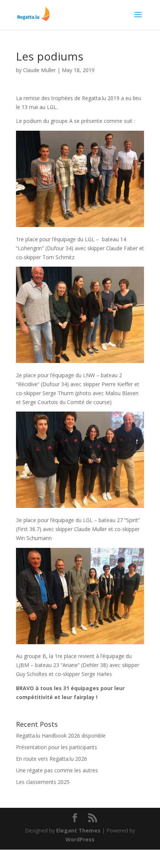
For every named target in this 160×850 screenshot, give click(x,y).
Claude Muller (39, 70)
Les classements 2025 (43, 781)
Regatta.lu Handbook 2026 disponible (61, 735)
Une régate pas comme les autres (57, 770)
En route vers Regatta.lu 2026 (51, 758)
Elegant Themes (78, 830)
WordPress (80, 839)
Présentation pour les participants (56, 747)
